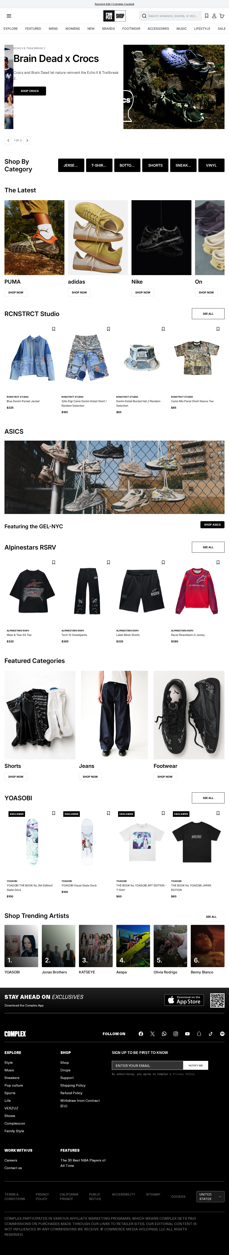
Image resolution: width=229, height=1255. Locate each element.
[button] (114, 84)
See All (211, 916)
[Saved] (206, 16)
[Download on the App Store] (184, 1000)
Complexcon (14, 1123)
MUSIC (181, 28)
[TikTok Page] (210, 1034)
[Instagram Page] (176, 1034)
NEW (91, 28)
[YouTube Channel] (187, 1034)
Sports (9, 1092)
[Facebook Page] (141, 1034)
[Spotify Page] (222, 1034)
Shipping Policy (73, 1085)
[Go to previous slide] (8, 140)
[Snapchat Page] (199, 1034)
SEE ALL (208, 313)
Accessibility (123, 1194)
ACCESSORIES (158, 28)
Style (8, 1062)
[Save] (53, 329)
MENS (53, 28)
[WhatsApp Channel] (164, 1034)
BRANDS (108, 28)
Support (67, 1077)
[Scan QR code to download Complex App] (217, 1000)
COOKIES (178, 1196)
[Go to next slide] (27, 140)
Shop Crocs (21, 91)
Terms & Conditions (14, 1196)
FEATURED (33, 28)
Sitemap (153, 1194)
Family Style (14, 1130)
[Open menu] (8, 15)
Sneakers (11, 1077)
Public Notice (95, 1196)
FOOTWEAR (131, 28)
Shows (9, 1115)
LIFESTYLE (202, 28)
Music (9, 1070)
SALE (222, 28)
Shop (64, 1062)
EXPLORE (11, 28)
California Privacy (69, 1196)
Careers (10, 1160)
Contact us (13, 1167)
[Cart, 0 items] (222, 16)
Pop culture (13, 1085)
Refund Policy (71, 1092)
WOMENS (72, 28)
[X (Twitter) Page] (152, 1034)
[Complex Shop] (114, 16)
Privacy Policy (184, 1074)
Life (7, 1100)
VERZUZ (11, 1108)
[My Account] (214, 16)
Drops (65, 1070)
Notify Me (196, 1065)
